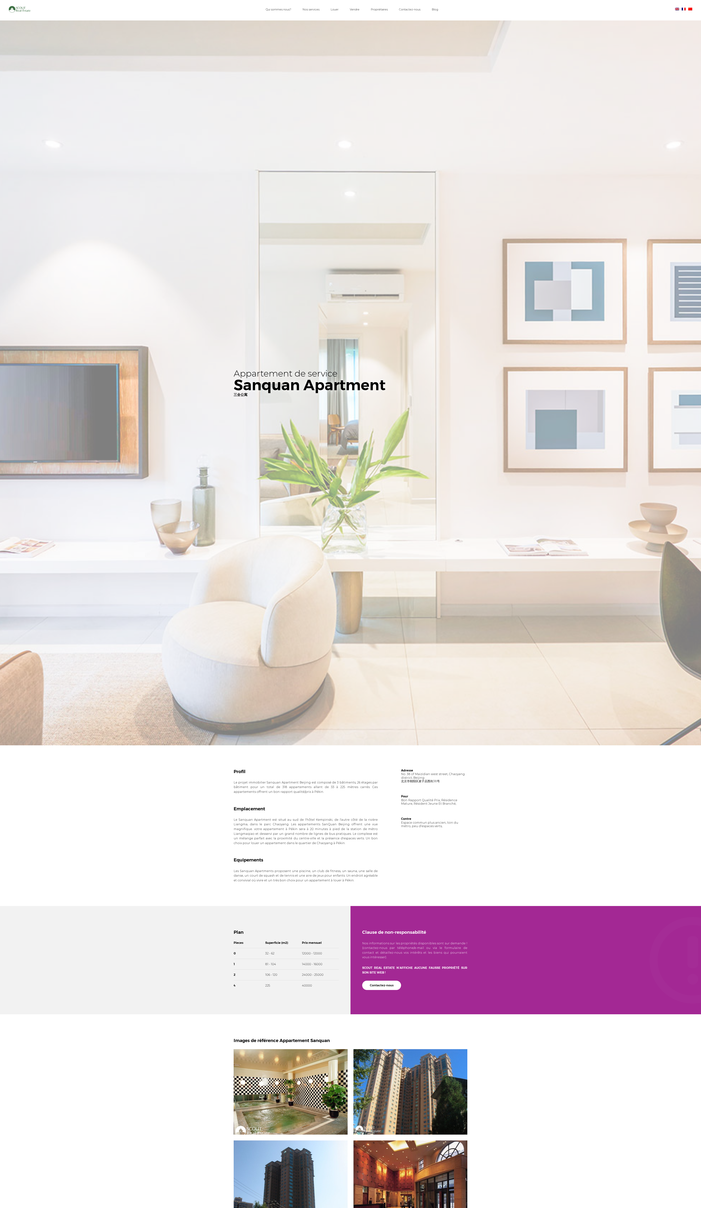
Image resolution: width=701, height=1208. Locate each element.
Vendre (356, 10)
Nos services (312, 10)
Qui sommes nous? (279, 10)
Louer (336, 10)
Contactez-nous (411, 10)
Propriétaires (380, 10)
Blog (436, 10)
